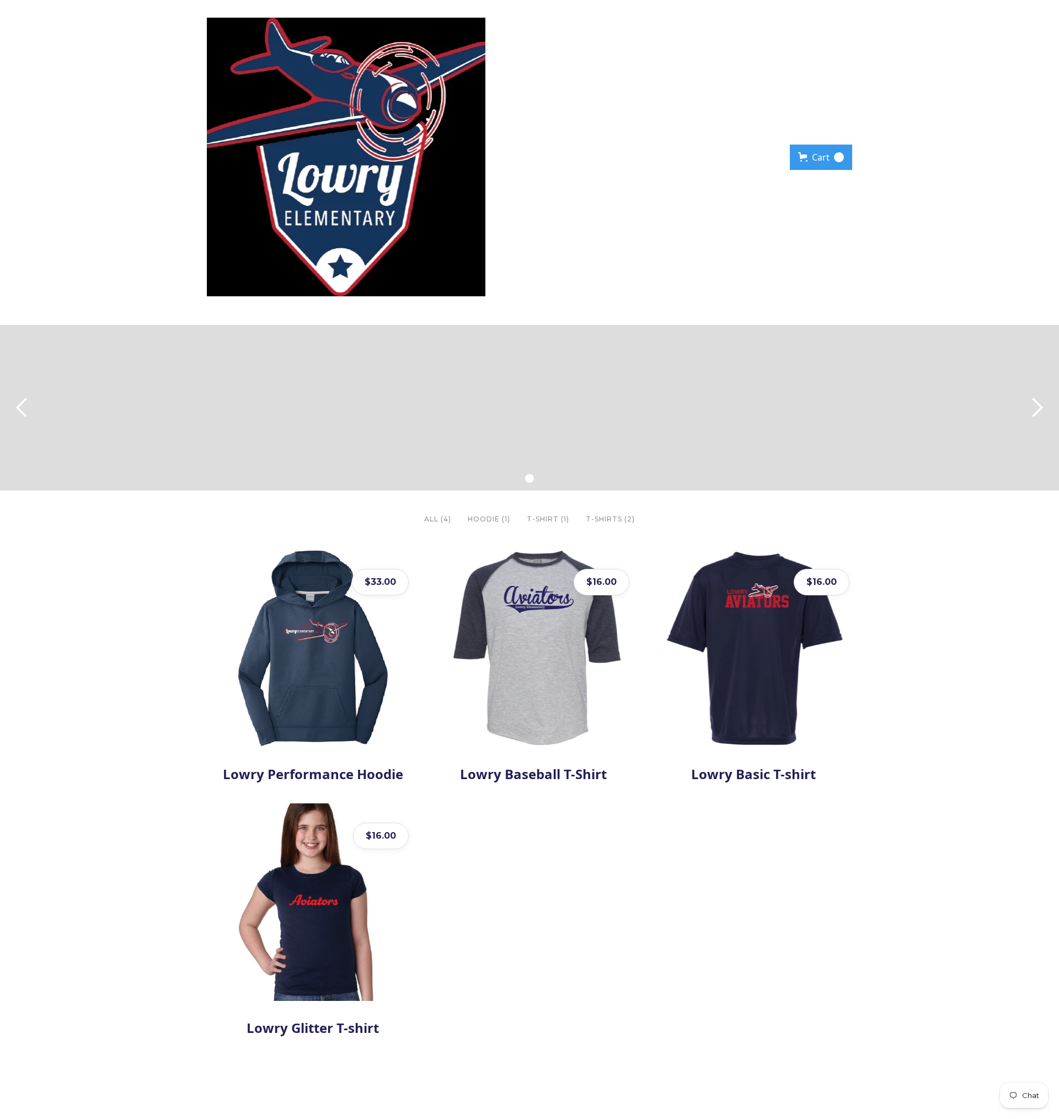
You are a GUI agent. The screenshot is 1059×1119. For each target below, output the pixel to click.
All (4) (437, 519)
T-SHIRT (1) (548, 519)
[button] (821, 157)
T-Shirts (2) (610, 519)
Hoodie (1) (489, 519)
